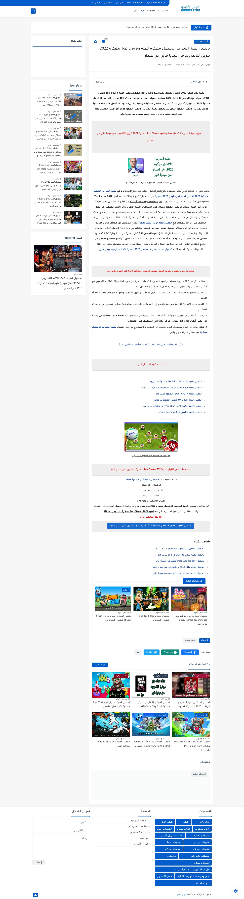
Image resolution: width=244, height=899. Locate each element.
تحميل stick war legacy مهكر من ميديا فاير (180, 561)
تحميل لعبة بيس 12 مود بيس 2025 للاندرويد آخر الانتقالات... (156, 27)
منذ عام (204, 699)
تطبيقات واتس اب (200, 855)
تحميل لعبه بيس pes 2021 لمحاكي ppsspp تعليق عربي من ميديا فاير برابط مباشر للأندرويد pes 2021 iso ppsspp (48, 136)
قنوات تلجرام (202, 883)
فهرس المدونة (140, 843)
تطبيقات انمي (164, 828)
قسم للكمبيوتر (164, 876)
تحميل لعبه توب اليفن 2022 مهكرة (174, 196)
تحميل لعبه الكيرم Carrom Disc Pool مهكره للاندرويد (172, 406)
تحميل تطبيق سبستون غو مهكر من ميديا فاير (178, 549)
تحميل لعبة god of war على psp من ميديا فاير (178, 573)
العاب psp (167, 821)
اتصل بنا (96, 3)
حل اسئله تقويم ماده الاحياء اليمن (192, 869)
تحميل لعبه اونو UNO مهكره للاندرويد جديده (177, 400)
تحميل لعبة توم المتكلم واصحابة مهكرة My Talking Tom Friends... (192, 746)
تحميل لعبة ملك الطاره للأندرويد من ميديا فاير (178, 567)
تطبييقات (171, 855)
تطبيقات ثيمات (172, 842)
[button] (190, 652)
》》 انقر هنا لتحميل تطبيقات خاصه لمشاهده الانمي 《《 (151, 345)
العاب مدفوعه (202, 828)
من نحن (119, 3)
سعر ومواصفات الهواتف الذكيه (193, 876)
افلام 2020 (204, 821)
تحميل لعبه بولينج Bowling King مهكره (179, 412)
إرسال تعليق (199, 774)
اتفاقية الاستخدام (135, 3)
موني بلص (182, 895)
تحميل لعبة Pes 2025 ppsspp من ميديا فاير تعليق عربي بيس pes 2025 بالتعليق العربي (48, 186)
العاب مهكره (202, 41)
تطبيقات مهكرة (172, 849)
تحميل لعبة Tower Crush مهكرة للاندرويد (179, 394)
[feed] (34, 3)
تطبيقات (150, 11)
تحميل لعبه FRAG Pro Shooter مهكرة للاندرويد (176, 382)
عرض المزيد (100, 665)
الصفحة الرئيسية (139, 820)
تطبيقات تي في (201, 842)
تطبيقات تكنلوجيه (200, 835)
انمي (135, 11)
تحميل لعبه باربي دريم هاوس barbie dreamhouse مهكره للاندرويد (191, 620)
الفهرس (108, 3)
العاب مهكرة (183, 828)
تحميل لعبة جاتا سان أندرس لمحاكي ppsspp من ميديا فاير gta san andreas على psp (47, 152)
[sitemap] (35, 895)
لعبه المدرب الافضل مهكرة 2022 (144, 480)
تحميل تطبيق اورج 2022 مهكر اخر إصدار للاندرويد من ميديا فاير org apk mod (48, 119)
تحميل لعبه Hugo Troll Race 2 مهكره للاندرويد (153, 618)
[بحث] (33, 11)
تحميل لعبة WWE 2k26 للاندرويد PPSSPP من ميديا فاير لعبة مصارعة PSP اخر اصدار (59, 283)
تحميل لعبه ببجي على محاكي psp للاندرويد (181, 555)
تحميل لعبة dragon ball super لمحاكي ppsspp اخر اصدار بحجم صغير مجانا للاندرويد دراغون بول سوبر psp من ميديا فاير (49, 169)
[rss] (39, 3)
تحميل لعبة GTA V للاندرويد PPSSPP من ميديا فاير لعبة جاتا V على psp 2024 (48, 102)
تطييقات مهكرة (201, 862)
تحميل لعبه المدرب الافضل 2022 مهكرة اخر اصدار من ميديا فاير (135, 249)
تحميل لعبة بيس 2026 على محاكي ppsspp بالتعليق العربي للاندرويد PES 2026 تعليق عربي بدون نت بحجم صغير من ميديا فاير (48, 220)
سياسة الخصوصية (156, 3)
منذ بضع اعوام (199, 612)
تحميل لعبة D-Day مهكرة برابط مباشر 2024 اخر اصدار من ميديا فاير (48, 203)
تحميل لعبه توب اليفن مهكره (155, 223)
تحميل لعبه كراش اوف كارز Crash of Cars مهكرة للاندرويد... (113, 618)
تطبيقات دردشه (201, 849)
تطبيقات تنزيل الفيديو (172, 835)
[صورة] (73, 99)
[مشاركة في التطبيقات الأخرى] (138, 652)
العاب (165, 11)
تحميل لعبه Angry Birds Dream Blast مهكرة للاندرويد (172, 388)
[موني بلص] (192, 8)
